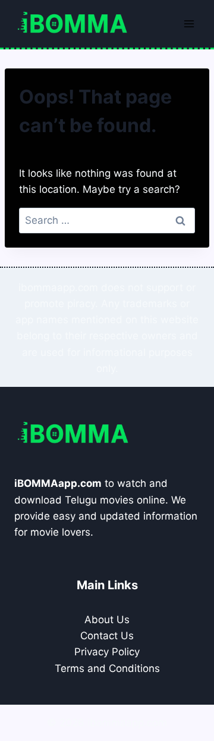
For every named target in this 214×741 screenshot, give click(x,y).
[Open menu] (189, 23)
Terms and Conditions (107, 668)
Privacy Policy (107, 652)
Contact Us (107, 636)
